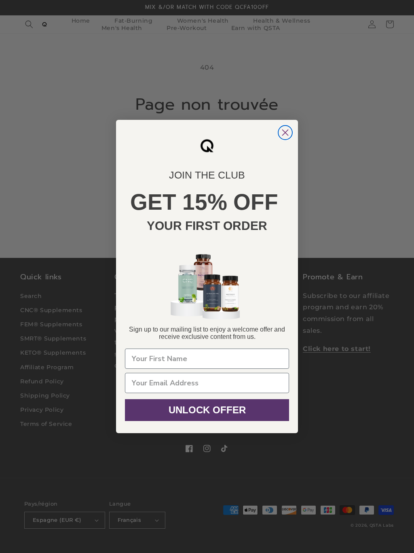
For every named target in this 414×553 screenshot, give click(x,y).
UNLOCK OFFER (207, 409)
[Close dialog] (285, 132)
